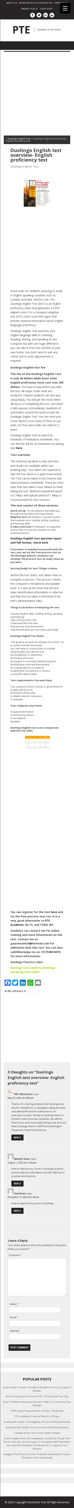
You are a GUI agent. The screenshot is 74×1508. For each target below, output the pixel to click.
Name (14, 1304)
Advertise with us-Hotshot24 (35, 2)
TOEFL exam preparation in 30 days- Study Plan (37, 1410)
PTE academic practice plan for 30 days (37, 1416)
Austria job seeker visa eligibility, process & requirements (37, 1421)
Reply (17, 1137)
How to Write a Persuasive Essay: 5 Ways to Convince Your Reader (37, 1403)
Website (14, 1331)
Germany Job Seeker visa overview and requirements (37, 1427)
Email (14, 1317)
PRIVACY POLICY (29, 8)
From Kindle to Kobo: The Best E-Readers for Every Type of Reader (37, 1389)
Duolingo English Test (24, 166)
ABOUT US (11, 2)
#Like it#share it (15, 991)
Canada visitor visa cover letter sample (37, 1433)
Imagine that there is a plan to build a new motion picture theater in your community (37, 1455)
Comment (15, 1255)
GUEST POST (46, 8)
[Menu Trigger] (65, 8)
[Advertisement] (37, 94)
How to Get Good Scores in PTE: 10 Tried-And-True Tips (37, 1396)
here (54, 912)
